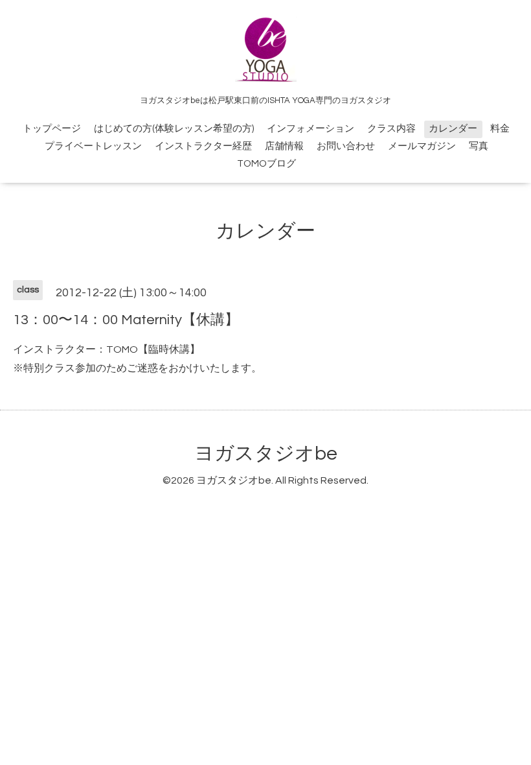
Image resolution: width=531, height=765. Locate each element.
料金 (500, 129)
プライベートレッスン (93, 146)
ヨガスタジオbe (265, 453)
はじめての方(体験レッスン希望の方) (174, 129)
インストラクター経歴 (203, 146)
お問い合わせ (346, 146)
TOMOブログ (266, 164)
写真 (478, 146)
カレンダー (453, 129)
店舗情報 (284, 146)
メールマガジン (422, 146)
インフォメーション (310, 129)
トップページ (52, 129)
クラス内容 (391, 129)
